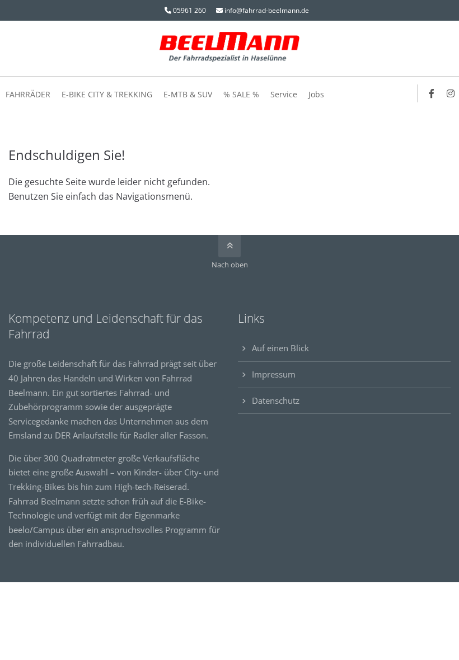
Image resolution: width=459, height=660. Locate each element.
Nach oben (230, 265)
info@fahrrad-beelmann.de (266, 10)
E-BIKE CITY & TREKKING (107, 94)
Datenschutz (275, 400)
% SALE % (241, 94)
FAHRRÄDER (28, 94)
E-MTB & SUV (187, 94)
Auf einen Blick (280, 347)
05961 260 (189, 10)
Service (283, 94)
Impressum (274, 374)
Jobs (316, 94)
